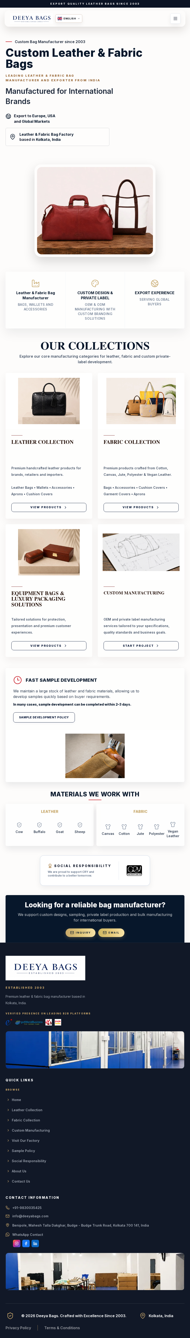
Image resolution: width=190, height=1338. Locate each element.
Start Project (138, 645)
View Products (46, 507)
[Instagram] (16, 1243)
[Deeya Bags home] (32, 18)
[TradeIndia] (58, 1022)
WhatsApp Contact (27, 1235)
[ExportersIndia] (9, 1022)
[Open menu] (175, 18)
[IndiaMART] (48, 1022)
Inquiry (83, 932)
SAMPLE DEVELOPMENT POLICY (44, 717)
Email (114, 932)
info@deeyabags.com (30, 1216)
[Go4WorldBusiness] (29, 1022)
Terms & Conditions (62, 1327)
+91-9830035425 (27, 1208)
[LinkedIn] (35, 1243)
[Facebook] (26, 1243)
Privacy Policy (18, 1327)
